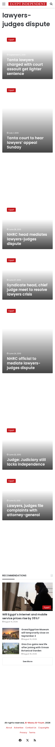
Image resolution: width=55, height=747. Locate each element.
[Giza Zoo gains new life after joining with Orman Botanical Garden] (10, 648)
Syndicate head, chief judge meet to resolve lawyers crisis (27, 289)
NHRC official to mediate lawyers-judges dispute (23, 363)
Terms (32, 732)
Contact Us (30, 727)
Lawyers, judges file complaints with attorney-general (25, 510)
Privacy (23, 732)
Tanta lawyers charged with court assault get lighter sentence (25, 66)
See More (27, 661)
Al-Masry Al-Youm (34, 722)
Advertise (18, 727)
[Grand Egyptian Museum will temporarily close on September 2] (10, 633)
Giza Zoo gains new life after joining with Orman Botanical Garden (35, 647)
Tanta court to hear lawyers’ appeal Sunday (25, 142)
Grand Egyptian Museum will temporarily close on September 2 (35, 632)
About (9, 727)
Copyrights (43, 727)
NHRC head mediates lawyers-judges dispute (27, 239)
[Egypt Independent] (27, 4)
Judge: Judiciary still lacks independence (26, 462)
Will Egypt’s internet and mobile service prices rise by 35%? (24, 616)
